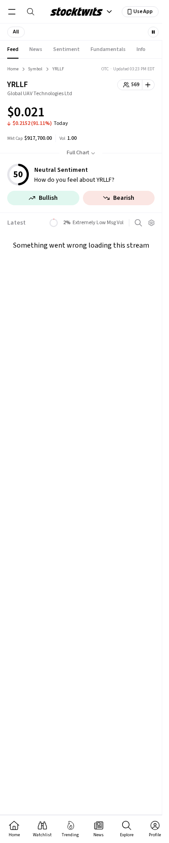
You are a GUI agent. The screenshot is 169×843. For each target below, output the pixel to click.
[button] (16, 32)
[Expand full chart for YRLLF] (130, 114)
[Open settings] (151, 222)
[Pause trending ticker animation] (153, 32)
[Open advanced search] (138, 222)
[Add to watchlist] (148, 84)
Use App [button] (143, 11)
